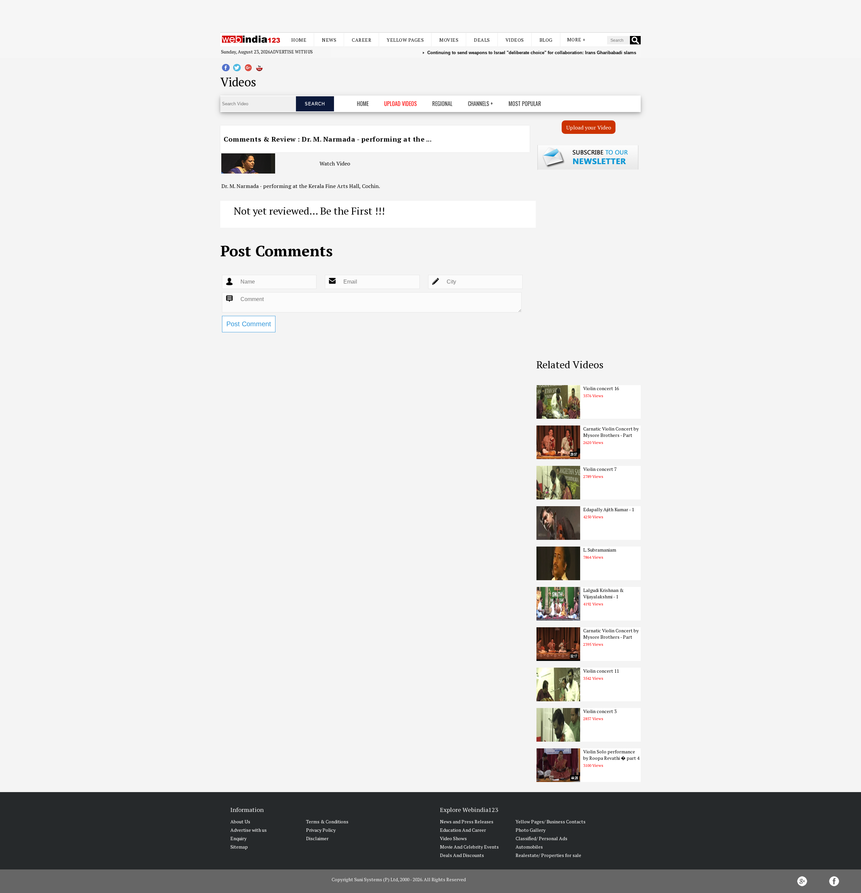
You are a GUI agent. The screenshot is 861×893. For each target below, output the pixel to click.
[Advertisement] (430, 16)
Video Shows (453, 838)
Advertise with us (291, 52)
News (329, 40)
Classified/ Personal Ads (541, 838)
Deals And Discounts (462, 855)
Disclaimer (317, 838)
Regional (442, 104)
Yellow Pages (405, 40)
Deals (482, 40)
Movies (448, 40)
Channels (478, 104)
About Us (240, 821)
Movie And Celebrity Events (469, 847)
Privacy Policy (321, 830)
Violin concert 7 (599, 469)
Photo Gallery (531, 830)
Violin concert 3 (599, 711)
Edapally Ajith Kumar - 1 (608, 509)
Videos (515, 40)
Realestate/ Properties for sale (548, 855)
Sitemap (239, 847)
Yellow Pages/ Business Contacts (551, 821)
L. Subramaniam (599, 550)
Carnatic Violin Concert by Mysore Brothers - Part (611, 431)
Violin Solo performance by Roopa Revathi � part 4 (611, 754)
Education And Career (463, 830)
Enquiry (238, 838)
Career (361, 40)
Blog (546, 40)
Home (298, 40)
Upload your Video (588, 127)
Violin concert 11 (601, 671)
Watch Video (335, 163)
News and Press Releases (466, 821)
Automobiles (529, 847)
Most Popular (525, 104)
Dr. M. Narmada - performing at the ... (367, 139)
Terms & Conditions (327, 821)
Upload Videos (400, 104)
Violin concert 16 (601, 388)
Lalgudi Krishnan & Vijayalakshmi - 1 (603, 593)
